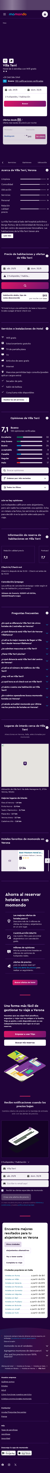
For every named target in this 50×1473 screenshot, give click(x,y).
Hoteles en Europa (23, 1366)
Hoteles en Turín (12, 1313)
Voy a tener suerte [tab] (14, 1257)
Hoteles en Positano (13, 1302)
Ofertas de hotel (7, 1366)
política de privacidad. (26, 1205)
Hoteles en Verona (28, 1368)
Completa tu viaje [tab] (14, 1263)
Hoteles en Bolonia (13, 1305)
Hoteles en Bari (11, 1298)
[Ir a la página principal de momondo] (17, 14)
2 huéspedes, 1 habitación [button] (17, 97)
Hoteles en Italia (39, 1366)
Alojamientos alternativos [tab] (17, 1250)
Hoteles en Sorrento (13, 1291)
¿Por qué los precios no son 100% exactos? (20, 1355)
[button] (4, 14)
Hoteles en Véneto (12, 1368)
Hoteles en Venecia (13, 1283)
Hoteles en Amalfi (12, 1309)
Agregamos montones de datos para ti (22, 1351)
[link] (25, 982)
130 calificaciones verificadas (29, 81)
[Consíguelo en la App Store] (24, 1453)
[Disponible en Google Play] (8, 1453)
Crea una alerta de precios (24, 968)
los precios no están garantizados (23, 1338)
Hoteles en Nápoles (13, 1294)
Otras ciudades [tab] (13, 1244)
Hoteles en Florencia (14, 1287)
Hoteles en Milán (12, 1279)
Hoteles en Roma (12, 1276)
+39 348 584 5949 (11, 77)
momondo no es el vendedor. (18, 1346)
